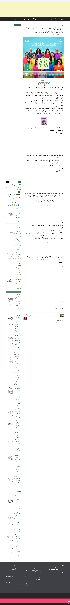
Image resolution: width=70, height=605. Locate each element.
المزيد (16, 19)
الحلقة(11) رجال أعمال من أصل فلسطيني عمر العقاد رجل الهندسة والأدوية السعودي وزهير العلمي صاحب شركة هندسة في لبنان (10, 520)
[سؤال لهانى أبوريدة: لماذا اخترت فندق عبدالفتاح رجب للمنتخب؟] (17, 538)
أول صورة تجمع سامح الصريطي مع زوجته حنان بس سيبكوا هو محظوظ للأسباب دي (10, 438)
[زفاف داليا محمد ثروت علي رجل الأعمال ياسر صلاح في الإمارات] (17, 413)
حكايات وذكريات (26, 19)
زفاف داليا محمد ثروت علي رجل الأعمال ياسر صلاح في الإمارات (10, 412)
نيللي (53, 309)
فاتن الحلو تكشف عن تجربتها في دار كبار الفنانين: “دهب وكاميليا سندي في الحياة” (10, 214)
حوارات (27, 583)
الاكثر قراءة (13, 292)
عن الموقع (7, 596)
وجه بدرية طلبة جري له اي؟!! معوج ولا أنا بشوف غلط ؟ (31, 315)
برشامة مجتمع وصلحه (38, 579)
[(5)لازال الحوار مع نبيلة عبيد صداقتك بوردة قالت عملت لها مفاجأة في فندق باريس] (17, 230)
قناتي (27, 590)
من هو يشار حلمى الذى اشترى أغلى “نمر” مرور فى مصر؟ (10, 424)
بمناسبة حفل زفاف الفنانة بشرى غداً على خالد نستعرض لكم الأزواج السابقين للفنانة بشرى (10, 339)
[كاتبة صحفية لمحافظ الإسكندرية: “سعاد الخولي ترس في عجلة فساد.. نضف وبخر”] (17, 501)
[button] (14, 19)
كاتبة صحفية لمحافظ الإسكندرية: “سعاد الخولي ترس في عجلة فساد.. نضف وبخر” (10, 501)
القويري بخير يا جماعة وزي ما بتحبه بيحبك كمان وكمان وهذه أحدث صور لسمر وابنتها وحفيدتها (10, 300)
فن (51, 19)
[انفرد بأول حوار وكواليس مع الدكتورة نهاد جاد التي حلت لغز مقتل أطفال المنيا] (13, 187)
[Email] (41, 83)
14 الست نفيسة (60, 320)
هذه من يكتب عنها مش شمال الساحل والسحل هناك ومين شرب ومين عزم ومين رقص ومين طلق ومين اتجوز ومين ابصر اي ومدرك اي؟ (10, 320)
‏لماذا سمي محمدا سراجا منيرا (10, 546)
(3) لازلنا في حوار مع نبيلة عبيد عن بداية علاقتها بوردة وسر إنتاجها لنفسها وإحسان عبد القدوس (10, 281)
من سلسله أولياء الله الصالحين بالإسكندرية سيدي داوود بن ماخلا (35, 576)
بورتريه (62, 19)
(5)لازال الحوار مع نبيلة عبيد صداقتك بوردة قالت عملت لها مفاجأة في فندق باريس (10, 229)
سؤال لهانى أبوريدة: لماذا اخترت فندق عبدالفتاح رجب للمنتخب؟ (10, 537)
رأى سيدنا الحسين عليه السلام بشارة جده (35, 573)
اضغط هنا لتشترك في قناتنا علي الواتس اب (43, 85)
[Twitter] (47, 83)
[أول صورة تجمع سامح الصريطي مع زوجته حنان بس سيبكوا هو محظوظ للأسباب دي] (17, 439)
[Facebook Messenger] (39, 83)
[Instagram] (43, 83)
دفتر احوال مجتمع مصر (45, 19)
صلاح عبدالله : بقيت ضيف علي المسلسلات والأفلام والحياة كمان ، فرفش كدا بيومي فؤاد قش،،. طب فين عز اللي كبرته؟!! (10, 457)
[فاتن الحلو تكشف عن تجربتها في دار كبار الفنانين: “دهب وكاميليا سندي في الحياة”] (17, 215)
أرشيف (27, 587)
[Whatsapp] (45, 83)
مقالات (19, 19)
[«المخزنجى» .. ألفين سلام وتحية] (17, 553)
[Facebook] (49, 83)
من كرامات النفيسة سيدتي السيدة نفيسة (35, 568)
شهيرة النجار (57, 34)
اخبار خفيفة (56, 19)
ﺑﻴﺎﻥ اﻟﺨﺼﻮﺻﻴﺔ (12, 596)
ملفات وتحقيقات (35, 19)
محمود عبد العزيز (58, 309)
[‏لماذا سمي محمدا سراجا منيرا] (17, 547)
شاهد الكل (7, 182)
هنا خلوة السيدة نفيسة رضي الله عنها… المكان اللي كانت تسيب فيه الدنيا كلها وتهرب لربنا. (35, 571)
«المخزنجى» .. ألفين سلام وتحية (10, 553)
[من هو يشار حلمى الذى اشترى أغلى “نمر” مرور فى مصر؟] (17, 425)
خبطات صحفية (26, 585)
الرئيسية (16, 596)
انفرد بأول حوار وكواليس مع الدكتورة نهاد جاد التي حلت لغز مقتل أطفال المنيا (13, 196)
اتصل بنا (9, 596)
